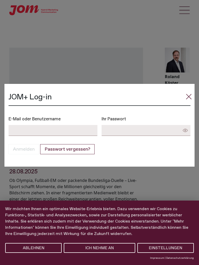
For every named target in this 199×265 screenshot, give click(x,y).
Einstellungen (165, 248)
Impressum (157, 258)
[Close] (189, 96)
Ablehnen (33, 248)
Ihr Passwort (114, 118)
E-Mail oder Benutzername (35, 118)
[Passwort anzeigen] (185, 130)
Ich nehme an (99, 248)
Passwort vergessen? (67, 149)
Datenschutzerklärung (180, 258)
